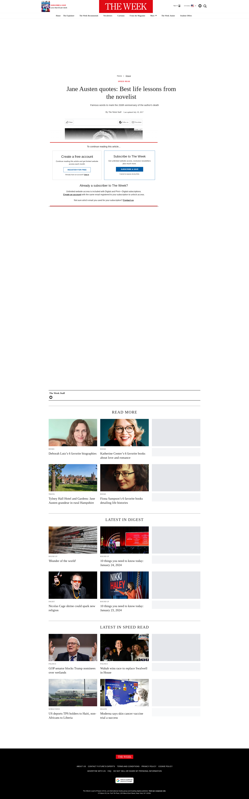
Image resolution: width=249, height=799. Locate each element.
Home (119, 76)
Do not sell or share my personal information (137, 771)
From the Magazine (137, 16)
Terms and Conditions (128, 766)
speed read (124, 81)
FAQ (109, 771)
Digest (128, 76)
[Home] (58, 16)
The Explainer (68, 16)
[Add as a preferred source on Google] (124, 780)
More (152, 16)
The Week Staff (115, 112)
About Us (81, 766)
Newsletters (107, 16)
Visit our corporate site (157, 791)
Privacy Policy (148, 766)
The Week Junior (168, 16)
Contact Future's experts (101, 766)
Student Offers (186, 16)
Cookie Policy (165, 766)
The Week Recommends (88, 16)
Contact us (128, 200)
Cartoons (121, 16)
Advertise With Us (96, 771)
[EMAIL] (51, 397)
